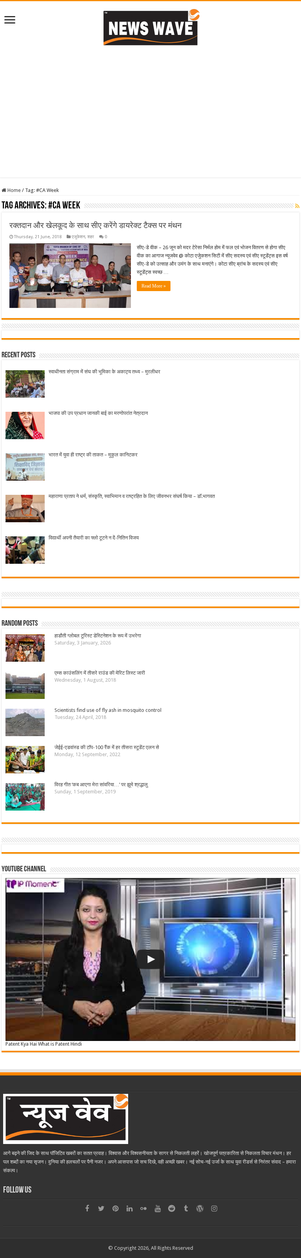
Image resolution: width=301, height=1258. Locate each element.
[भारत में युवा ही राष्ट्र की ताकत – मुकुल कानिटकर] (25, 468)
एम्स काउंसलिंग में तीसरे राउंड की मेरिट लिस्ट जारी (99, 673)
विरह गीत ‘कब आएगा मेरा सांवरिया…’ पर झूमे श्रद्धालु (101, 784)
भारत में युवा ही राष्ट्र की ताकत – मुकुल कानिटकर (93, 455)
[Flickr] (143, 1208)
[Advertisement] (150, 111)
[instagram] (214, 1208)
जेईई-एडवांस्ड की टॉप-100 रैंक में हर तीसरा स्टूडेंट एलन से (106, 747)
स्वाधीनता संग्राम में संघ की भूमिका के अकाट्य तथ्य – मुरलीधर (104, 372)
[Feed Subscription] (297, 206)
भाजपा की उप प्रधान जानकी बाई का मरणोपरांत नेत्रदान (98, 413)
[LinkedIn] (129, 1208)
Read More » (153, 286)
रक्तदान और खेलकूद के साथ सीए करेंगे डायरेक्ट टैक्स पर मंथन (95, 225)
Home (13, 190)
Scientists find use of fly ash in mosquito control (107, 710)
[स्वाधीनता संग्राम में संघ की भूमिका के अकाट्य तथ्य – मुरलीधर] (25, 385)
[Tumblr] (186, 1208)
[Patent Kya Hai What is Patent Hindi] (150, 959)
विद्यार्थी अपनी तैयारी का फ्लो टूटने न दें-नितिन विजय (94, 538)
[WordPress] (200, 1208)
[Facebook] (87, 1208)
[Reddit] (171, 1208)
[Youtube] (157, 1208)
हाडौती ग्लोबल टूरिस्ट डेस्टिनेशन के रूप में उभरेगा (97, 636)
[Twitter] (101, 1208)
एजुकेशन (78, 236)
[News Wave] (150, 27)
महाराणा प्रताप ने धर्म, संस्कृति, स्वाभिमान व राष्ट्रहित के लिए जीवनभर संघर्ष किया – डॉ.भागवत (132, 496)
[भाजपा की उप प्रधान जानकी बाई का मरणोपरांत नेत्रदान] (25, 426)
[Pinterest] (115, 1208)
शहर (90, 236)
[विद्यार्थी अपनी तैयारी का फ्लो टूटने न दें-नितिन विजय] (25, 551)
